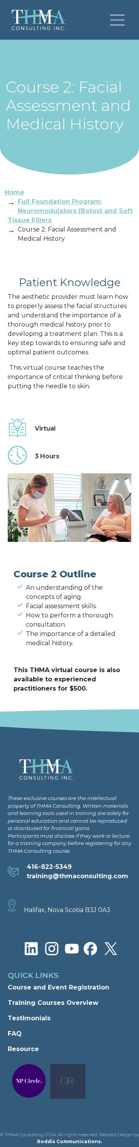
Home (14, 192)
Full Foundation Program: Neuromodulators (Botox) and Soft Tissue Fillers (70, 211)
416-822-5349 (49, 866)
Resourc (21, 1049)
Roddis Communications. (69, 1141)
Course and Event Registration (58, 987)
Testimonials (29, 1018)
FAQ (15, 1033)
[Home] (41, 20)
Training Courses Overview (53, 1002)
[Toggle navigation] (117, 20)
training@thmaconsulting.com (77, 876)
